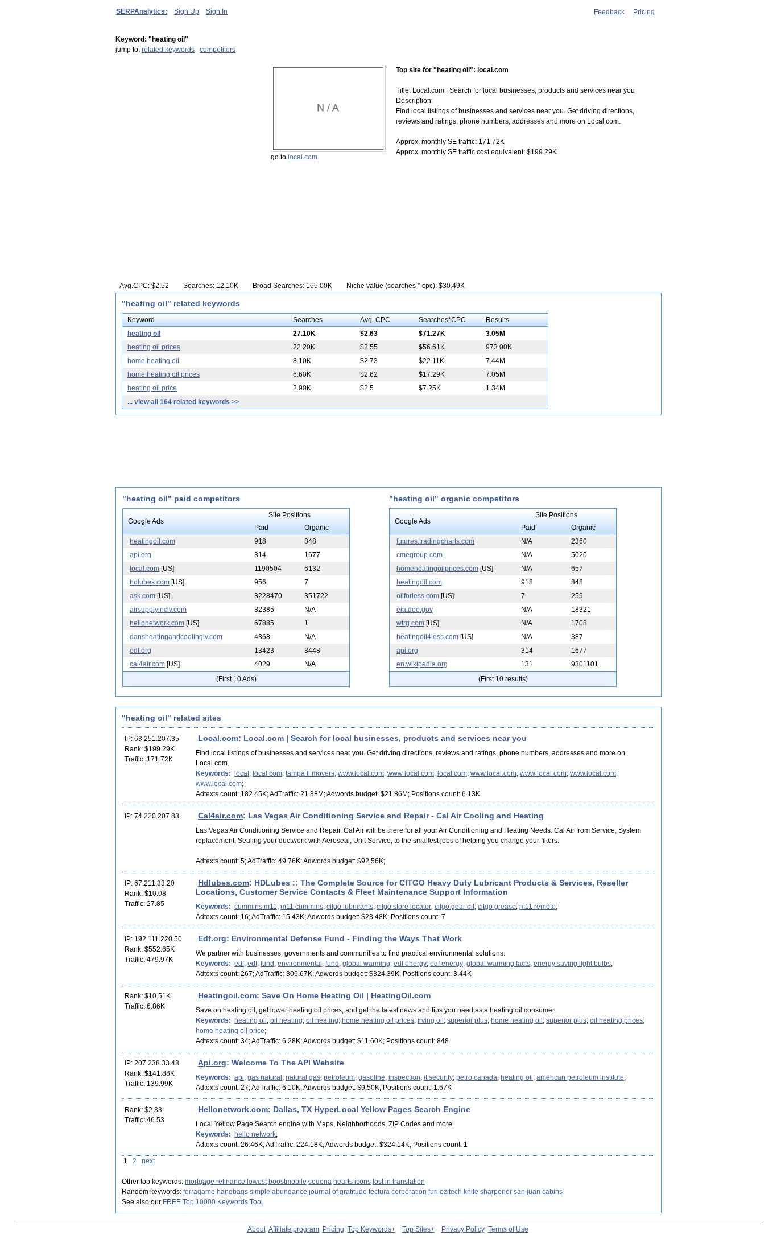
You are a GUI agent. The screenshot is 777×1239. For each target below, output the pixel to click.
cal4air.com (147, 664)
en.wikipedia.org (422, 664)
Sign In (217, 11)
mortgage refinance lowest (226, 1182)
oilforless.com (417, 596)
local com (267, 773)
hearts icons (352, 1182)
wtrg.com (410, 623)
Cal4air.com (220, 815)
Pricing (644, 12)
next (148, 1161)
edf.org (140, 651)
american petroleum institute (580, 1077)
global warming (366, 964)
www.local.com (361, 773)
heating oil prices (153, 347)
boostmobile (287, 1182)
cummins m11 (255, 907)
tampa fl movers (310, 773)
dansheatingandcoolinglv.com (176, 637)
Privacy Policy (463, 1229)
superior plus (467, 1020)
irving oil (431, 1020)
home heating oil (153, 361)
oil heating (286, 1020)
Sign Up (186, 11)
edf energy (410, 964)
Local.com (218, 738)
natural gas (303, 1077)
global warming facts (498, 964)
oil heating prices (616, 1020)
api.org (140, 555)
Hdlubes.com (223, 882)
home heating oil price (230, 1031)
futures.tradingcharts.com (435, 541)
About (256, 1229)
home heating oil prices (163, 374)
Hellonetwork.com (233, 1109)
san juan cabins (538, 1192)
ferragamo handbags (215, 1192)
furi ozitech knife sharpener (470, 1192)
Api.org (212, 1062)
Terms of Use (508, 1229)
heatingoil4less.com (427, 637)
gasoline (371, 1077)
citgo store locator (404, 907)
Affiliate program (293, 1229)
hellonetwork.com (157, 623)
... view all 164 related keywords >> (183, 402)
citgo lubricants (349, 907)
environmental (300, 964)
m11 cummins (301, 907)
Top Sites (416, 1229)
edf (239, 964)
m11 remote (537, 907)
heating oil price (152, 388)
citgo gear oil (454, 907)
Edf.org (212, 938)
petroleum (339, 1077)
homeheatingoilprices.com (437, 569)
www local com (410, 773)
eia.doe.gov (414, 610)
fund (267, 964)
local (241, 773)
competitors (217, 49)
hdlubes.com (150, 582)
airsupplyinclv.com (158, 610)
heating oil (143, 333)
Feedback (609, 12)
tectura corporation (398, 1192)
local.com (302, 157)
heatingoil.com (152, 541)
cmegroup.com (419, 555)
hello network (255, 1134)
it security (438, 1077)
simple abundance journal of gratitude (308, 1192)
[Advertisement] (186, 136)
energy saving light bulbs (572, 964)
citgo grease (497, 907)
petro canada (476, 1077)
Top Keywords (369, 1229)
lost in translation (399, 1182)
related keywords (168, 49)
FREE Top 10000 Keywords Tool (213, 1202)
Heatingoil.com (227, 995)
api (239, 1077)
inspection (404, 1077)
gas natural (264, 1077)
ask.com (142, 596)
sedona (320, 1182)
